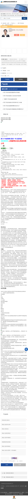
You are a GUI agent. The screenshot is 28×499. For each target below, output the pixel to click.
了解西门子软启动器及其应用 (10, 99)
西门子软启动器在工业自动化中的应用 (12, 95)
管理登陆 (21, 494)
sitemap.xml (15, 494)
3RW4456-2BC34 (10, 477)
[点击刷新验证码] (14, 458)
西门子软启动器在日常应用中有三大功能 (13, 102)
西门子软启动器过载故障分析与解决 (12, 92)
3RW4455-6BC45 (10, 473)
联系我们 (21, 79)
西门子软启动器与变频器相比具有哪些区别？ (14, 109)
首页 (8, 23)
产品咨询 (7, 79)
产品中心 (13, 23)
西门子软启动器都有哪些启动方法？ (12, 105)
